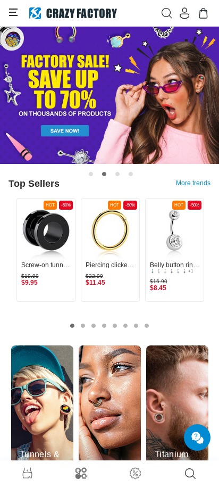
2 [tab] (104, 174)
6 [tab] (125, 325)
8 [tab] (146, 325)
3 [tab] (117, 174)
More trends (193, 183)
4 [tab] (130, 174)
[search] (190, 473)
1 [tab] (91, 174)
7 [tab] (136, 325)
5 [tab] (115, 325)
